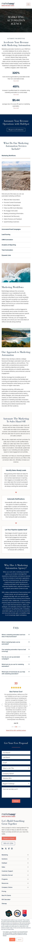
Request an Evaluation (16, 130)
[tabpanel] (16, 703)
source (16, 81)
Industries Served (7, 875)
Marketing (5, 855)
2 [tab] (14, 726)
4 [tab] (17, 726)
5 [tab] (19, 726)
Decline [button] (19, 939)
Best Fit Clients (6, 895)
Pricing (4, 891)
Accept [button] (12, 939)
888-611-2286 (8, 843)
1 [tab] (12, 726)
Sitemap (4, 903)
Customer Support (7, 871)
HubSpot (4, 863)
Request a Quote (8, 838)
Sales (3, 867)
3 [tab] (16, 726)
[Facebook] (8, 848)
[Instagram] (12, 848)
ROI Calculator (6, 899)
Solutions (4, 859)
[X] (6, 848)
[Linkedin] (2, 848)
